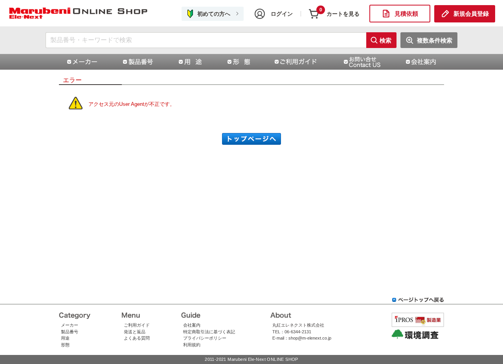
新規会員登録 (471, 13)
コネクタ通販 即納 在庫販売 (78, 13)
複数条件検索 (434, 40)
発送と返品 (134, 331)
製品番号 (69, 331)
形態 (65, 344)
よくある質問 (137, 338)
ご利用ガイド (137, 325)
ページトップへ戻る (418, 299)
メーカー (69, 325)
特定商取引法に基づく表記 (209, 331)
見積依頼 (406, 13)
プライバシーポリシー (204, 338)
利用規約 (191, 344)
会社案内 (191, 325)
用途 (65, 338)
